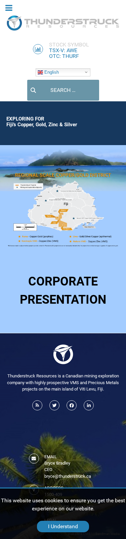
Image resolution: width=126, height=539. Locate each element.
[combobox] (63, 90)
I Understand (63, 526)
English (51, 71)
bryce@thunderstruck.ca (67, 476)
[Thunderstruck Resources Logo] (63, 23)
